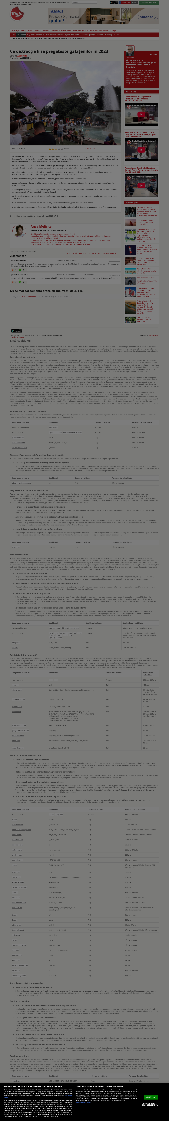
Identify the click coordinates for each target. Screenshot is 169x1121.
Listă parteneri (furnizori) (84, 1102)
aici (27, 1110)
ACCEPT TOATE (151, 1097)
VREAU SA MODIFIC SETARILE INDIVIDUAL (150, 1104)
